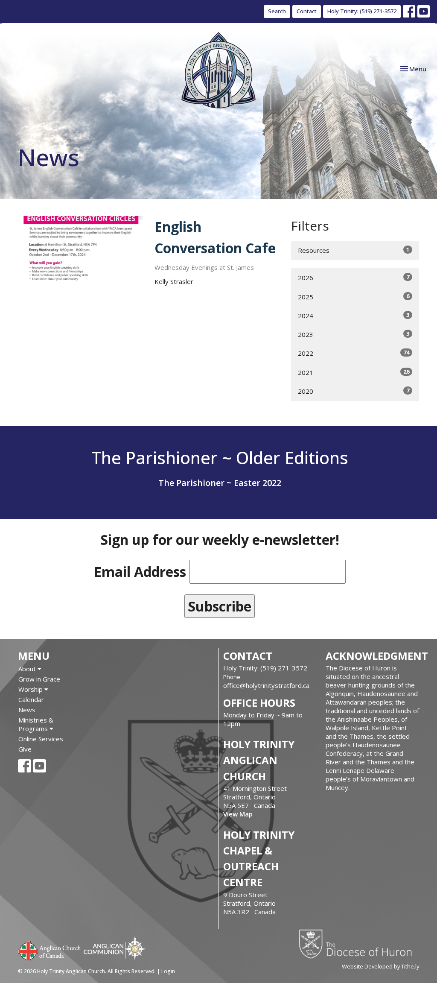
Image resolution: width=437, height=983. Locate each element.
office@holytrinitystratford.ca (266, 685)
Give (25, 749)
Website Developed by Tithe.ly (380, 966)
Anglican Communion (115, 948)
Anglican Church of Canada (50, 949)
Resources (353, 250)
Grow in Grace (39, 679)
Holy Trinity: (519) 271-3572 (361, 11)
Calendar (31, 699)
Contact (307, 11)
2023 (353, 334)
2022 (353, 352)
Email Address (140, 571)
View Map (238, 814)
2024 (353, 315)
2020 (353, 390)
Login (168, 971)
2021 (353, 372)
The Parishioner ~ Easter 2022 (219, 483)
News (26, 709)
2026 (353, 277)
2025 (353, 296)
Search (277, 11)
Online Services (40, 738)
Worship (31, 689)
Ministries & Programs (35, 724)
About (28, 668)
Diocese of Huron (358, 943)
